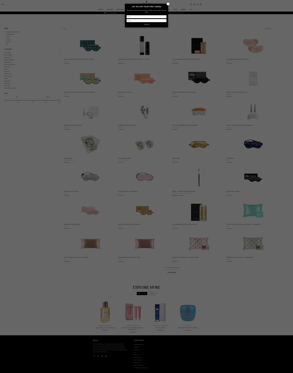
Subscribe (146, 24)
